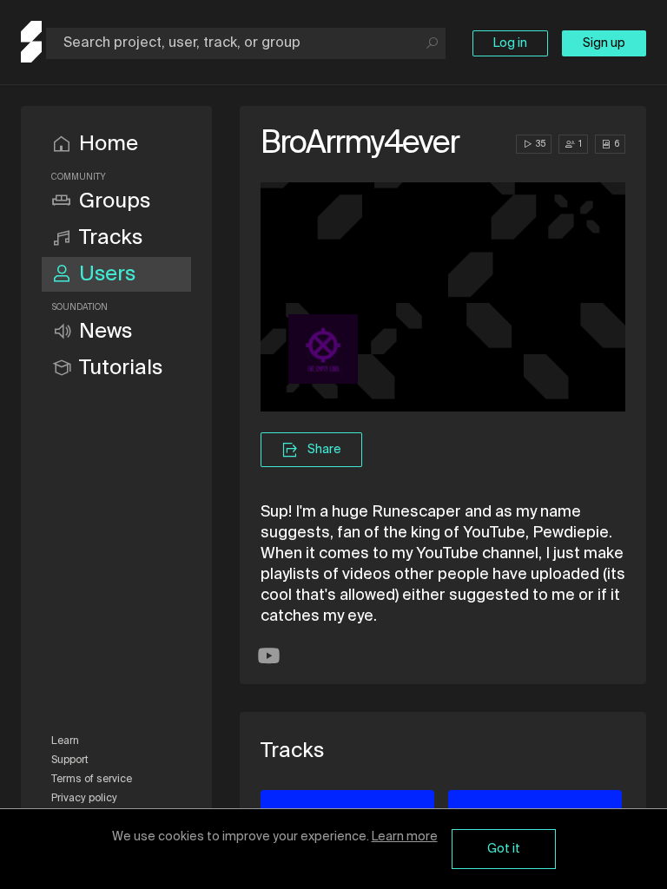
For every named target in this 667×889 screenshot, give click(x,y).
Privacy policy (84, 799)
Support (70, 760)
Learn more (405, 837)
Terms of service (91, 779)
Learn (65, 741)
